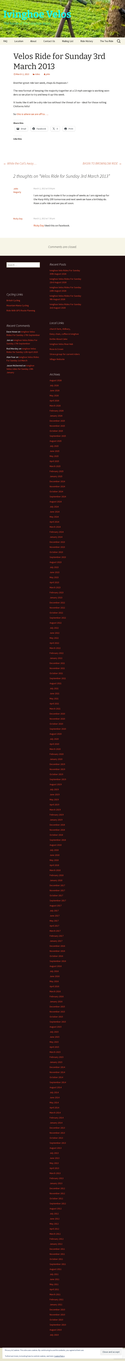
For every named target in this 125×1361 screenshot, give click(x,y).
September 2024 (58, 496)
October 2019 (56, 774)
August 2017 (56, 905)
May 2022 (54, 637)
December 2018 (57, 824)
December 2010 (57, 1309)
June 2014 (54, 1097)
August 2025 (56, 440)
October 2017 (56, 895)
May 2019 (54, 799)
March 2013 (55, 1173)
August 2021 (56, 683)
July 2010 (54, 1334)
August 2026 (56, 380)
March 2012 (55, 1233)
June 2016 (54, 976)
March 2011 (55, 1294)
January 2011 (56, 1304)
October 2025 (56, 430)
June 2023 (54, 572)
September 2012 (58, 1203)
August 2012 (56, 1208)
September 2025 (58, 435)
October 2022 (56, 612)
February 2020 (56, 754)
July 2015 (54, 1031)
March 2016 (55, 991)
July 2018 (54, 850)
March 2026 (55, 405)
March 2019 (55, 809)
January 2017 (56, 940)
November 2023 (57, 547)
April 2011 (54, 1289)
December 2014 (57, 1067)
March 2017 (55, 930)
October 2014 (56, 1077)
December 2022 (57, 602)
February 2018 (56, 875)
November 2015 (57, 1011)
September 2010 (58, 1324)
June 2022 (54, 632)
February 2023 (56, 592)
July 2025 (54, 446)
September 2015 (58, 1021)
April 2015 (54, 1046)
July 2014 (54, 1092)
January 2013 (56, 1183)
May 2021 (54, 698)
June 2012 (54, 1218)
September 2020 (58, 728)
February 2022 (56, 653)
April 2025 (54, 461)
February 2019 (56, 814)
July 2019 (54, 789)
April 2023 (54, 582)
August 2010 (56, 1329)
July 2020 (54, 738)
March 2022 (55, 648)
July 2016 (54, 971)
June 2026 (54, 390)
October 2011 (56, 1259)
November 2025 (57, 425)
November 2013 (57, 1132)
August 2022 (56, 622)
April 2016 (54, 986)
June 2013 (54, 1158)
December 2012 (57, 1188)
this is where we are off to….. (32, 114)
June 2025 (54, 451)
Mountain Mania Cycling (18, 305)
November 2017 (57, 890)
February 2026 (56, 410)
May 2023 (54, 577)
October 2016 (56, 956)
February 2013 (56, 1178)
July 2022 (54, 627)
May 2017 (54, 920)
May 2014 (54, 1102)
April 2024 (54, 521)
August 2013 (56, 1147)
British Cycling (13, 300)
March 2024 (55, 526)
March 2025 (55, 466)
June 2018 (54, 855)
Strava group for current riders (65, 354)
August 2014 (56, 1087)
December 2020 (57, 713)
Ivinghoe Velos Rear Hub (61, 344)
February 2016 (56, 996)
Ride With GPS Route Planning (21, 310)
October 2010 (56, 1319)
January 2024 (56, 536)
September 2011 (58, 1264)
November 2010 (57, 1314)
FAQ (5, 41)
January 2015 (56, 1062)
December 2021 (57, 663)
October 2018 (56, 834)
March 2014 (55, 1112)
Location (18, 41)
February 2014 (56, 1117)
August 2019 (56, 784)
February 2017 (56, 935)
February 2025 (56, 471)
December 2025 (57, 420)
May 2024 (54, 516)
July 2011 (54, 1274)
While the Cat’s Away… (20, 163)
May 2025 (54, 456)
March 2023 (55, 587)
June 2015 (54, 1036)
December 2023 (57, 541)
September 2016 (58, 961)
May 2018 (54, 860)
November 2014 (57, 1072)
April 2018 (54, 865)
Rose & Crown (56, 349)
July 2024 (54, 506)
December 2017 (57, 885)
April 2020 (54, 743)
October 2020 (56, 723)
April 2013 (54, 1168)
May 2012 (54, 1223)
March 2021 (55, 708)
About (33, 41)
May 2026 (54, 395)
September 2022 (58, 617)
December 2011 (57, 1248)
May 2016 (54, 981)
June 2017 (54, 915)
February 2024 (56, 531)
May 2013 (54, 1163)
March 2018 (55, 870)
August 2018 (56, 844)
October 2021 (56, 673)
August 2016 (56, 966)
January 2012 (56, 1243)
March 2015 (55, 1052)
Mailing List (67, 41)
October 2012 (56, 1198)
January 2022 (56, 658)
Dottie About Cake (58, 339)
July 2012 (54, 1213)
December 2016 (57, 945)
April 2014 (54, 1107)
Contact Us (49, 41)
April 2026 (54, 400)
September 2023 (58, 557)
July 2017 (54, 910)
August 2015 (56, 1026)
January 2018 (56, 880)
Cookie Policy (59, 1356)
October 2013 (56, 1137)
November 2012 (57, 1193)
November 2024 (57, 486)
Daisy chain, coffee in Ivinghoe (64, 333)
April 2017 (54, 925)
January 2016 (56, 1001)
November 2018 (57, 829)
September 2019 (58, 779)
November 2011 (57, 1254)
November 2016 (57, 951)
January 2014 (56, 1122)
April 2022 (54, 642)
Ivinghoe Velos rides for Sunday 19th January (20, 369)
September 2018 (58, 839)
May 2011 (54, 1284)
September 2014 (58, 1082)
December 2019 (57, 764)
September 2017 (58, 900)
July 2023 (54, 567)
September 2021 (58, 678)
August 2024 (56, 501)
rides (37, 74)
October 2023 (56, 552)
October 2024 (56, 491)
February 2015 (56, 1057)
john (48, 74)
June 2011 (54, 1279)
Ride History (86, 41)
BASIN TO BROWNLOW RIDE (102, 163)
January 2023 (56, 597)
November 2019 (57, 769)
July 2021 (54, 688)
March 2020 (55, 749)
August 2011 (56, 1269)
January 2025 (56, 476)
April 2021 (54, 703)
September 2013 (58, 1142)
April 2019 (54, 804)
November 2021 (57, 668)
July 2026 (54, 385)
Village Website (57, 359)
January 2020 (56, 759)
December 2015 (57, 1006)
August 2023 (56, 562)
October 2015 (56, 1016)
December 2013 (57, 1127)
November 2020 (57, 718)
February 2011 (56, 1299)
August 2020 (56, 733)
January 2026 (56, 415)
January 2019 (56, 819)
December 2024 (57, 481)
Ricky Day (18, 218)
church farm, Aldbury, (60, 328)
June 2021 (54, 693)
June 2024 (54, 511)
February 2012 (56, 1238)
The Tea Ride (106, 41)
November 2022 (57, 607)
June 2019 (54, 794)
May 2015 (54, 1041)
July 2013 (54, 1153)
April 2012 (54, 1228)
